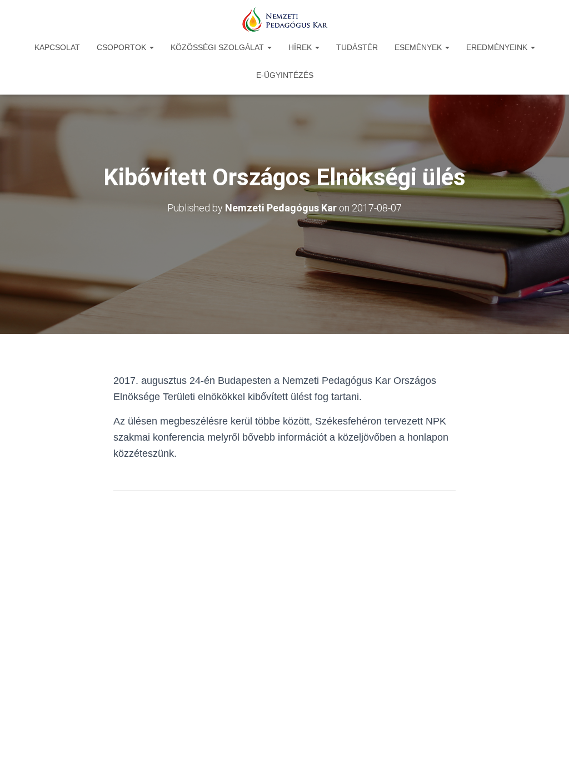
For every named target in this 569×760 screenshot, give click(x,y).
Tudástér (357, 47)
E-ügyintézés (284, 75)
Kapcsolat (57, 47)
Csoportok (122, 47)
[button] (151, 47)
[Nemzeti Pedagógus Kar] (284, 19)
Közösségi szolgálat (218, 47)
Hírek (301, 47)
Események (419, 47)
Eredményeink (498, 47)
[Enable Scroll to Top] (547, 738)
